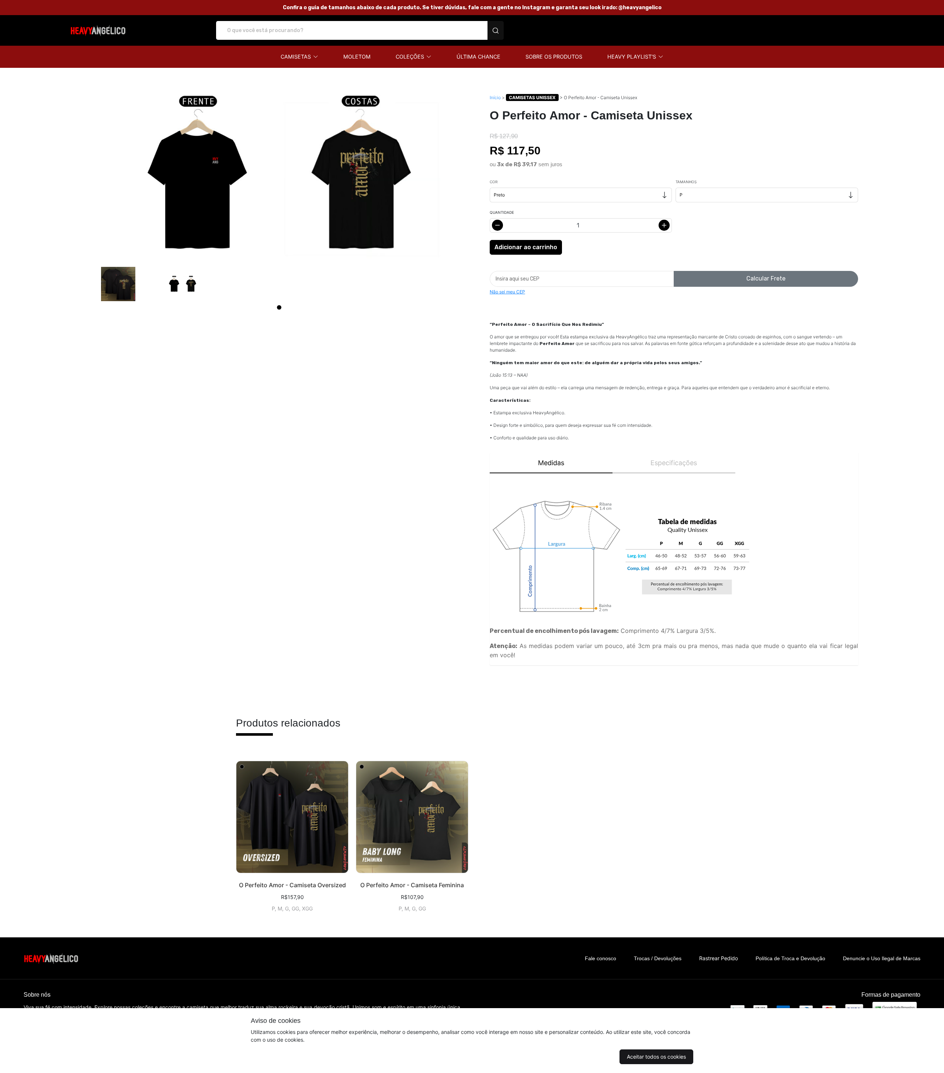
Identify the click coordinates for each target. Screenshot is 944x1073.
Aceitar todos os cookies (656, 1056)
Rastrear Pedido (718, 958)
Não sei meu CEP (507, 292)
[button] (299, 56)
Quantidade (502, 212)
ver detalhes (292, 817)
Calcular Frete (765, 278)
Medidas (551, 463)
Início (495, 97)
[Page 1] (279, 307)
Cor (493, 182)
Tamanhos (686, 182)
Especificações (673, 463)
